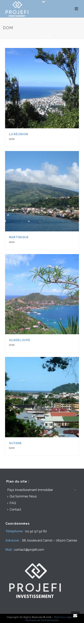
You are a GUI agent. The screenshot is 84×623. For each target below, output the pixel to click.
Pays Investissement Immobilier (30, 490)
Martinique (19, 237)
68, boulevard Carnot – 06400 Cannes (49, 540)
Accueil (38, 36)
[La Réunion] (50, 88)
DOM (12, 139)
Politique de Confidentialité (42, 620)
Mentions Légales (64, 617)
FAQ (13, 503)
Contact (15, 509)
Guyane (15, 443)
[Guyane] (50, 397)
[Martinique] (50, 191)
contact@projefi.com (29, 549)
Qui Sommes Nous (23, 496)
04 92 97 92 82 (36, 531)
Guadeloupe (19, 340)
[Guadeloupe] (50, 294)
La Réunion (18, 134)
